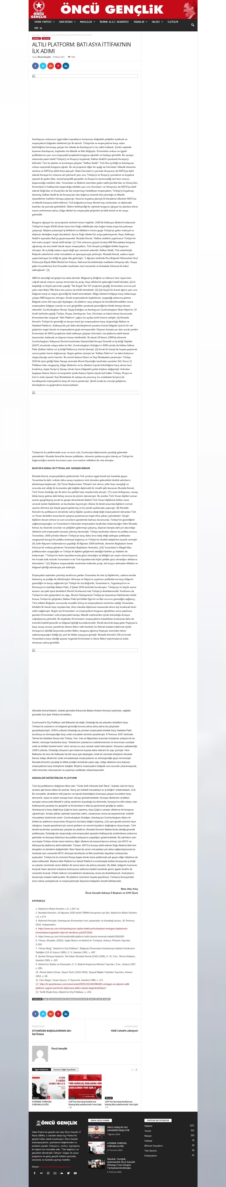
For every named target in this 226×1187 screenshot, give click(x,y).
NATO (92, 999)
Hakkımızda (66, 22)
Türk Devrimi (150, 1151)
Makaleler (86, 22)
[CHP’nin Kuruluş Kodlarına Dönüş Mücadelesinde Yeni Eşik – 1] (121, 1087)
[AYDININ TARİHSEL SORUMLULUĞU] (48, 1087)
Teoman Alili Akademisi (114, 22)
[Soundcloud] (62, 1173)
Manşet (45, 35)
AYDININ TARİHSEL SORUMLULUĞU (42, 1103)
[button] (192, 25)
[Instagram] (48, 1173)
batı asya (83, 999)
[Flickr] (42, 1173)
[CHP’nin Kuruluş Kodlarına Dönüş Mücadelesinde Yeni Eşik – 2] (85, 1087)
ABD (45, 999)
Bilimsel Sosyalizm (153, 1146)
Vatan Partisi (43, 22)
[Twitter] (69, 1173)
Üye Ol (39, 28)
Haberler (148, 1126)
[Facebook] (35, 1173)
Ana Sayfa (36, 35)
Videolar (148, 1141)
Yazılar (46, 38)
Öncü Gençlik (44, 57)
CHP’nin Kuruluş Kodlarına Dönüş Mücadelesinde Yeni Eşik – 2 (84, 1104)
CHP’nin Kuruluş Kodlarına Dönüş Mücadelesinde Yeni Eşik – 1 (121, 1104)
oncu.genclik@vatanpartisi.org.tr (55, 1167)
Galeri (156, 22)
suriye (106, 999)
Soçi (99, 999)
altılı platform (57, 999)
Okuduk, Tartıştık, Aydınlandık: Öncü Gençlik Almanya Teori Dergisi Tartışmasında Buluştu (121, 1163)
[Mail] (55, 1173)
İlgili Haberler (41, 1069)
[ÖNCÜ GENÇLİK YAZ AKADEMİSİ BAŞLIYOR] (96, 1132)
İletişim (173, 22)
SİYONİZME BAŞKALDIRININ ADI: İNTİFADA (51, 1032)
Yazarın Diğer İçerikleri (64, 1069)
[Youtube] (76, 1173)
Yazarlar (139, 22)
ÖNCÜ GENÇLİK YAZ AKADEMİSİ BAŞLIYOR (118, 1129)
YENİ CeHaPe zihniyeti (124, 1030)
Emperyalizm (150, 1155)
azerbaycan (72, 999)
